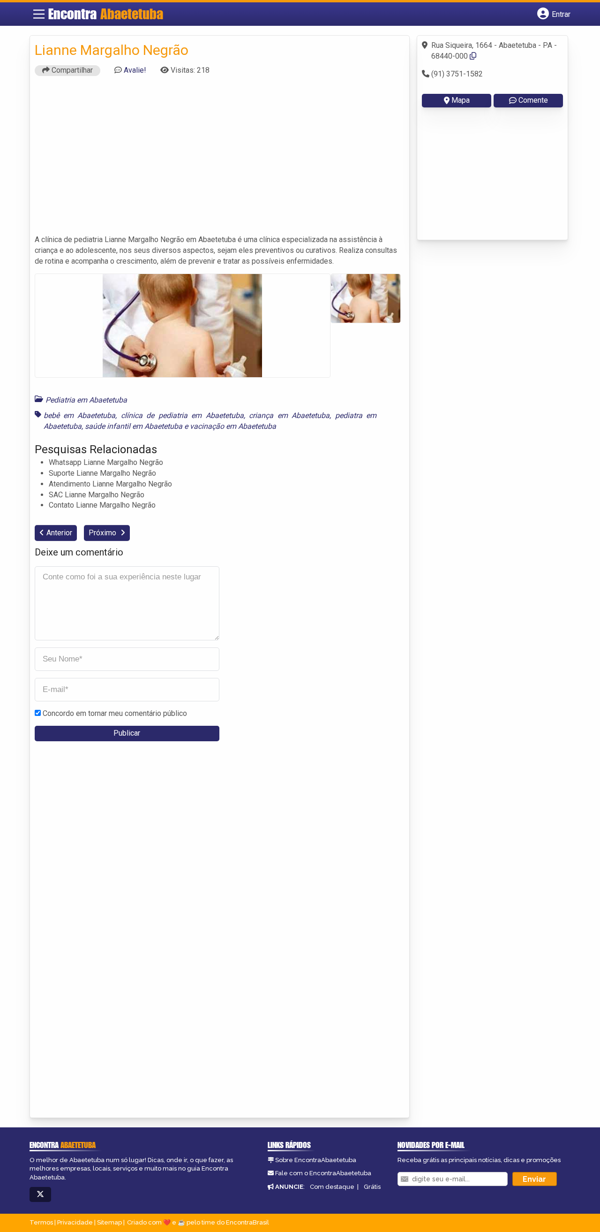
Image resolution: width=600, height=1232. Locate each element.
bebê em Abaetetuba (80, 415)
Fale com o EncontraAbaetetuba (323, 1173)
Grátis (372, 1186)
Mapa (460, 100)
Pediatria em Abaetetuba (86, 399)
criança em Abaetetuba (289, 415)
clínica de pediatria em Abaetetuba (182, 415)
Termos (41, 1222)
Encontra (105, 13)
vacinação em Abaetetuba (233, 426)
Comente (533, 100)
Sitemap (109, 1222)
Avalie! (135, 70)
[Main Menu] (39, 14)
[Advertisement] (220, 159)
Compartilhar (71, 70)
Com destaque (332, 1186)
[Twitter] (40, 1194)
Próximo (103, 532)
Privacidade (75, 1222)
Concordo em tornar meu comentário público (115, 713)
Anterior (59, 532)
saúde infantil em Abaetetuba (133, 426)
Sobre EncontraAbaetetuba (315, 1160)
